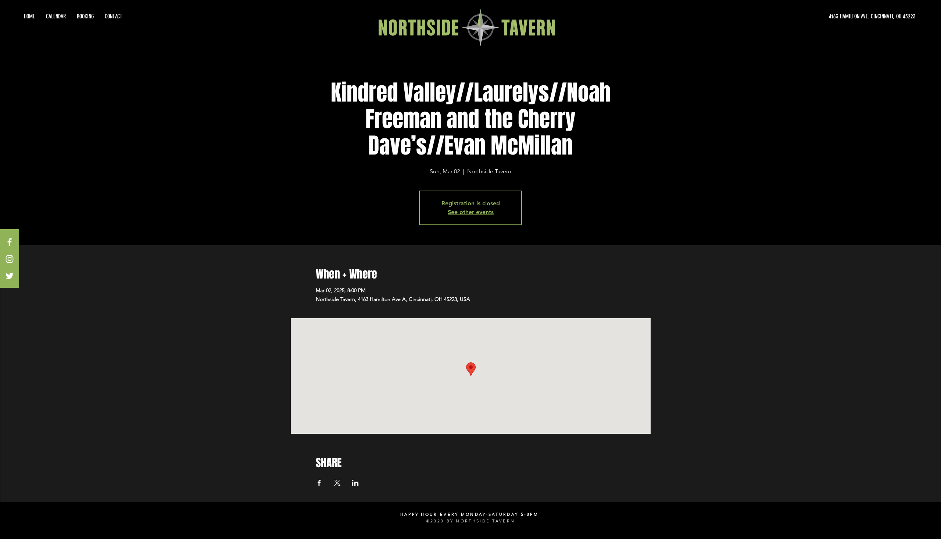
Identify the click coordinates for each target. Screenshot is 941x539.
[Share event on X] (337, 483)
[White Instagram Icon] (9, 259)
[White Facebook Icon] (9, 242)
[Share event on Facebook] (319, 483)
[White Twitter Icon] (9, 276)
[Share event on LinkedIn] (355, 483)
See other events (471, 212)
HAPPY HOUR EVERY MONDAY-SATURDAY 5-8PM (469, 514)
